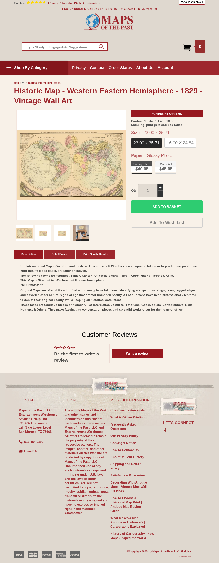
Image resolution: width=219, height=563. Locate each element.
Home (17, 82)
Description (28, 254)
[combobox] (65, 46)
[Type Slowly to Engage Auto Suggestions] (101, 46)
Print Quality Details (95, 254)
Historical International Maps (43, 82)
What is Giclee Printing (127, 417)
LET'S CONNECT (178, 423)
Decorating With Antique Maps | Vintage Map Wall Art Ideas (128, 487)
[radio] (146, 143)
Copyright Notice (123, 443)
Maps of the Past (162, 551)
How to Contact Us (124, 450)
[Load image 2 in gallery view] (43, 233)
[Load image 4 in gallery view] (81, 233)
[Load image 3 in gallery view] (62, 233)
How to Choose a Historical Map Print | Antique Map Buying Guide (126, 504)
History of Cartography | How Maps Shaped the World (132, 536)
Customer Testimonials (127, 410)
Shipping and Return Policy (125, 466)
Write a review (137, 353)
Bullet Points (59, 254)
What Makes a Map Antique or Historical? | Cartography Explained (127, 522)
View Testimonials (192, 2)
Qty (134, 190)
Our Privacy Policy (124, 436)
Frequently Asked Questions (123, 426)
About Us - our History (127, 457)
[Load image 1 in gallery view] (24, 233)
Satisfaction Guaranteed (128, 475)
